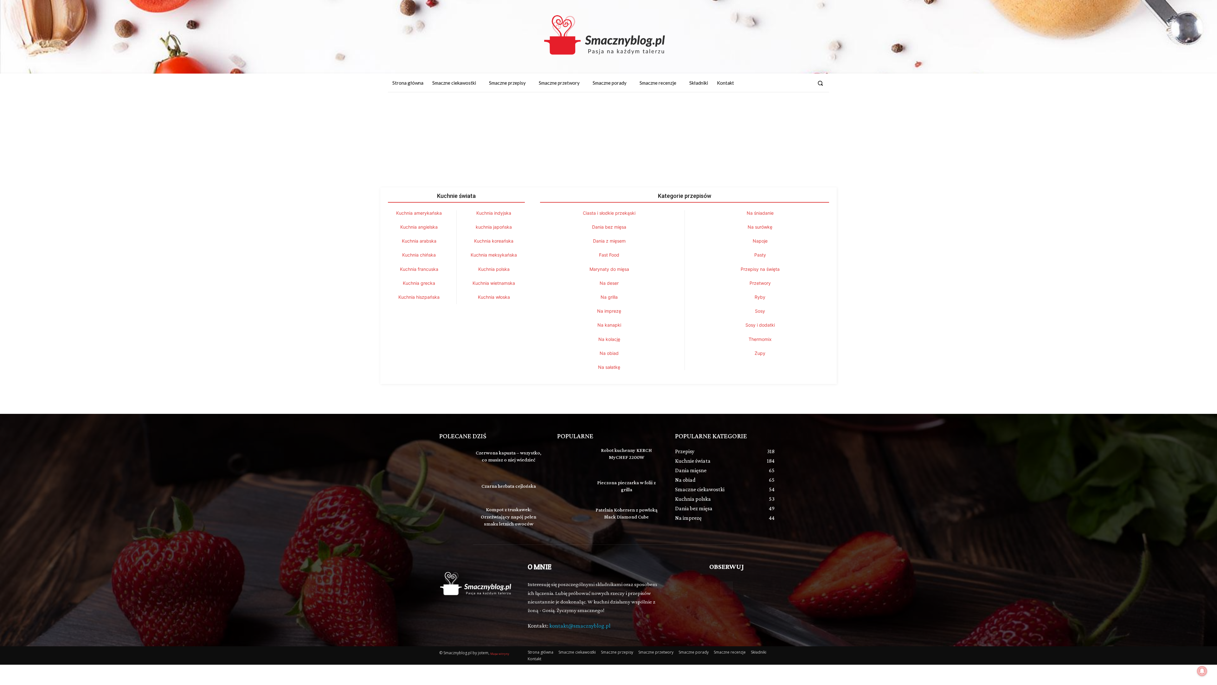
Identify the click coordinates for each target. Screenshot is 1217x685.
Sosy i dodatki (760, 325)
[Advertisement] (608, 139)
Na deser (609, 283)
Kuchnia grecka (419, 283)
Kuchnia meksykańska (494, 255)
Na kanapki (609, 325)
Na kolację (609, 339)
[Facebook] (794, 83)
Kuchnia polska (494, 269)
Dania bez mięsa (609, 227)
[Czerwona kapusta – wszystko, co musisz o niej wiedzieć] (454, 457)
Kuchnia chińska (419, 255)
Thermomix (760, 339)
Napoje (760, 241)
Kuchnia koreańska (493, 241)
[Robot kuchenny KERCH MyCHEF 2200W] (572, 457)
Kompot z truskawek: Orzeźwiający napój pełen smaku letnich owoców (508, 516)
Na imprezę (609, 311)
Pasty (760, 255)
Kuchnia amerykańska (419, 213)
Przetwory (760, 283)
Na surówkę (760, 227)
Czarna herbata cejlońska (508, 486)
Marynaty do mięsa (609, 269)
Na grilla (609, 297)
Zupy (760, 353)
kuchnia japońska (494, 227)
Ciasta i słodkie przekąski (609, 213)
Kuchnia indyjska (493, 213)
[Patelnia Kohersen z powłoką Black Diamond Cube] (572, 517)
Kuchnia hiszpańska (419, 297)
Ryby (760, 297)
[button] (820, 83)
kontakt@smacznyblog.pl (579, 626)
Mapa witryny (499, 654)
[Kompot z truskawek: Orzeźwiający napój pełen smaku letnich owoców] (454, 517)
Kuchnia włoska (494, 297)
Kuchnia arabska (419, 241)
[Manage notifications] (1202, 671)
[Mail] (805, 83)
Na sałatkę (609, 367)
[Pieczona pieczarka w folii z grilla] (572, 487)
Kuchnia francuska (419, 269)
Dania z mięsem (609, 241)
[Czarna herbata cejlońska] (454, 487)
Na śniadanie (760, 213)
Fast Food (609, 255)
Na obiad (609, 353)
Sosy (760, 311)
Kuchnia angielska (419, 227)
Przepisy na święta (760, 269)
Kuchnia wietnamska (494, 283)
